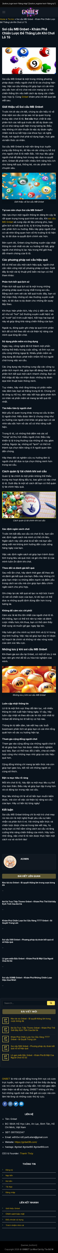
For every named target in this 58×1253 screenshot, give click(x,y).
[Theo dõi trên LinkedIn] (21, 1103)
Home (2, 19)
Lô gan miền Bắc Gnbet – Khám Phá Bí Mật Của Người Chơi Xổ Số (27, 959)
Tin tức (11, 19)
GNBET (6, 1078)
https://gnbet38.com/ (26, 1142)
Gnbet (25, 96)
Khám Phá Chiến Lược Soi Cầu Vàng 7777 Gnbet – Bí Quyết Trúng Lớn (27, 922)
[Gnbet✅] (30, 12)
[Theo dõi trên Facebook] (4, 1103)
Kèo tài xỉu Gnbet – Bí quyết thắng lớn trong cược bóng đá (28, 884)
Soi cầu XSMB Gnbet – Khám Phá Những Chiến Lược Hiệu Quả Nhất (27, 979)
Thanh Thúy (26, 1153)
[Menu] (3, 12)
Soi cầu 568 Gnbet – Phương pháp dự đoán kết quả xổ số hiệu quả (27, 941)
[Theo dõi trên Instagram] (10, 1103)
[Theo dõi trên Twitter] (15, 1103)
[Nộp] (51, 1003)
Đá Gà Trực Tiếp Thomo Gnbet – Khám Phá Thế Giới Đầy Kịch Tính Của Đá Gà (29, 902)
